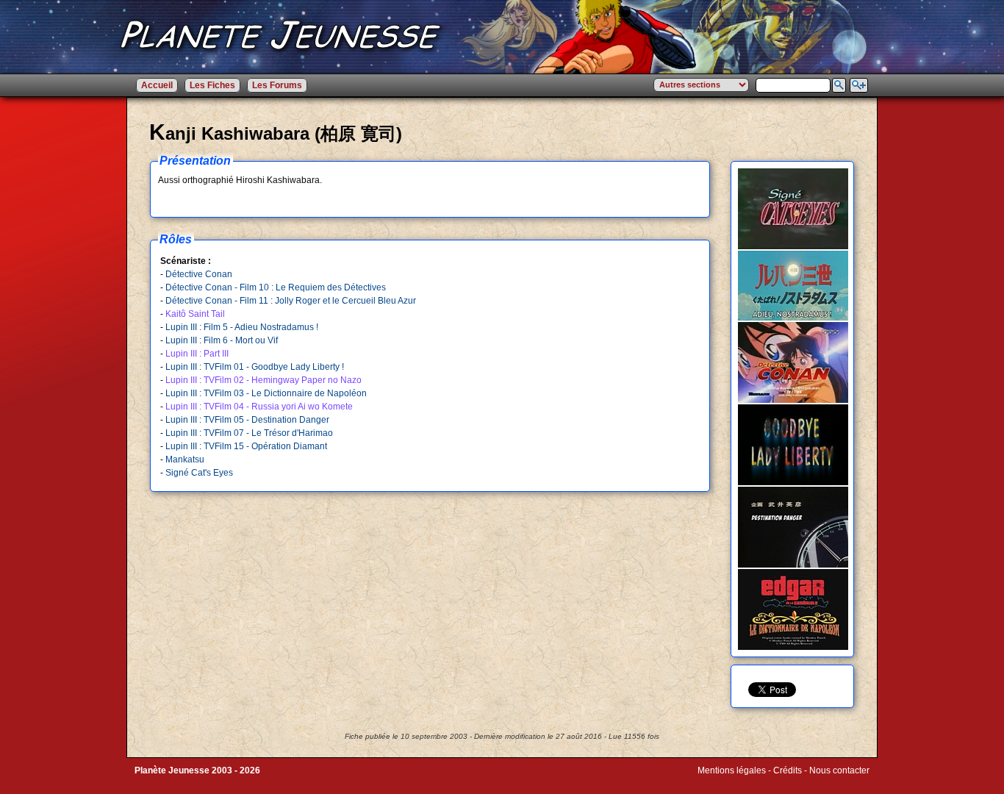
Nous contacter (839, 770)
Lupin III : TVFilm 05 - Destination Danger (247, 420)
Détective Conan (198, 274)
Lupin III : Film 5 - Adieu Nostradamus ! (241, 327)
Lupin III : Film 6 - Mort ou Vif (221, 340)
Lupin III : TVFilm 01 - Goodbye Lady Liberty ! (254, 367)
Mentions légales (732, 770)
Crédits (787, 770)
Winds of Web (725, 781)
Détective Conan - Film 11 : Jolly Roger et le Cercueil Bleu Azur (290, 301)
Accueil (157, 85)
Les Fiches (212, 85)
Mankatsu (184, 459)
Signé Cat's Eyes (199, 473)
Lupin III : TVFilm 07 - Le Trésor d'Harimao (249, 433)
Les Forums (277, 85)
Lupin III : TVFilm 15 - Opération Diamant (246, 446)
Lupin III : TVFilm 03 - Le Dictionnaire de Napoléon (266, 393)
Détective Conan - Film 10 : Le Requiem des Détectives (275, 287)
